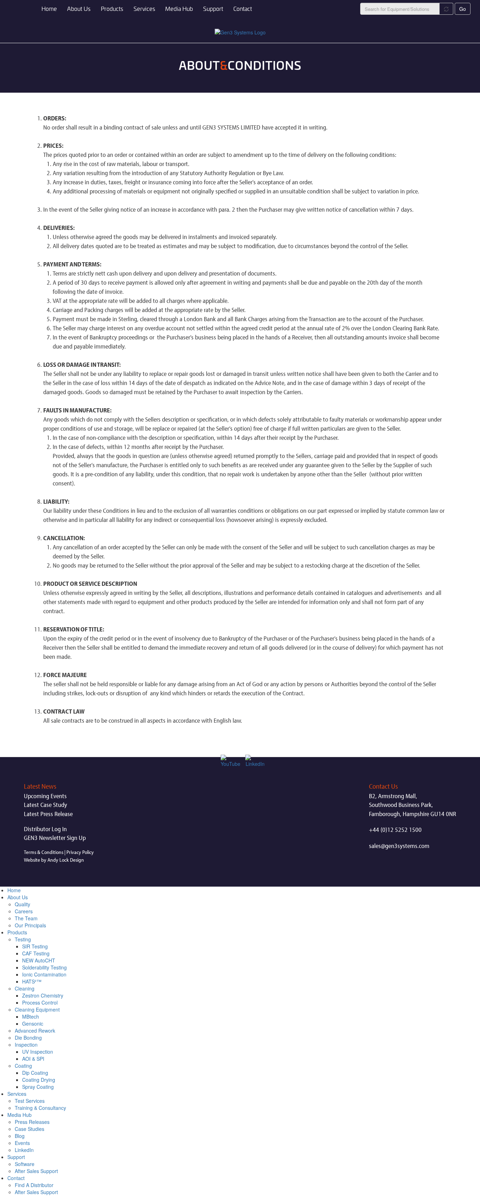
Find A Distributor (34, 1184)
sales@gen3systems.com (399, 846)
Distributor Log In (45, 829)
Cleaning (24, 988)
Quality (22, 904)
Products (112, 8)
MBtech (30, 1016)
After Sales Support (36, 1170)
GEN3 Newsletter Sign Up (55, 838)
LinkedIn (24, 1149)
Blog (20, 1135)
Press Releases (32, 1121)
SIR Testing (35, 946)
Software (24, 1163)
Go (462, 8)
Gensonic (32, 1023)
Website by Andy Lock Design (54, 859)
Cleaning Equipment (37, 1009)
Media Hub (179, 8)
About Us (79, 8)
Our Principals (30, 925)
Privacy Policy (80, 852)
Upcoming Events (45, 796)
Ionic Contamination (44, 974)
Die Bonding (28, 1037)
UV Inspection (37, 1051)
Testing (23, 939)
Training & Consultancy (40, 1107)
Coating (23, 1065)
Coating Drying (38, 1079)
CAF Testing (36, 953)
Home (49, 8)
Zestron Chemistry (42, 995)
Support (213, 8)
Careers (24, 911)
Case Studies (29, 1128)
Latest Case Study (45, 805)
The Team (26, 918)
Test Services (30, 1100)
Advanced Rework (35, 1030)
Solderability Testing (44, 967)
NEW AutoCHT (38, 960)
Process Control (40, 1002)
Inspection (26, 1044)
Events (22, 1142)
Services (144, 8)
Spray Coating (38, 1086)
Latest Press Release (48, 814)
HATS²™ (31, 981)
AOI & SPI (33, 1058)
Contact (242, 8)
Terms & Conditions (43, 852)
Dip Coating (35, 1072)
